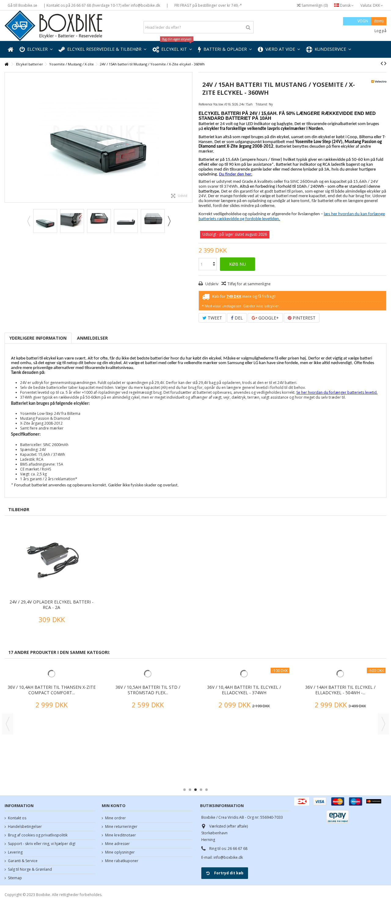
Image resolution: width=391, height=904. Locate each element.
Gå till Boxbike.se (22, 5)
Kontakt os (17, 818)
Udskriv (211, 283)
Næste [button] (189, 137)
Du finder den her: (235, 174)
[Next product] (385, 63)
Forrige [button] (7, 137)
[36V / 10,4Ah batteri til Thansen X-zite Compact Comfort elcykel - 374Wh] (51, 702)
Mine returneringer (121, 826)
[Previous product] (382, 63)
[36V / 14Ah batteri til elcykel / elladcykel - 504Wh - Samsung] (340, 702)
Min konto (114, 805)
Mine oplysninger (120, 852)
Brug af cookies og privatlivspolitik (38, 835)
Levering (15, 852)
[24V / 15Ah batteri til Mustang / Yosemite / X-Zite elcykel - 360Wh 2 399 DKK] (98, 137)
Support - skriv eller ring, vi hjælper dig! (41, 843)
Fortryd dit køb (228, 873)
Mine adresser (117, 843)
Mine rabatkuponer (121, 860)
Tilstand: (262, 104)
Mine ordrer (115, 818)
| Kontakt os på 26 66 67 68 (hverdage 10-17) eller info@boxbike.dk (101, 5)
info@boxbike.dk (228, 857)
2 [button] (190, 789)
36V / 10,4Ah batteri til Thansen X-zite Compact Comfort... (52, 747)
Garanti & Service (23, 860)
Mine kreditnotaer (120, 835)
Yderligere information (38, 338)
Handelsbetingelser (25, 826)
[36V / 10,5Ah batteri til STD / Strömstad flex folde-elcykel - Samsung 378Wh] (147, 702)
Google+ (268, 318)
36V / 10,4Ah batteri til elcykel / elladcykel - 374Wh (244, 747)
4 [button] (201, 789)
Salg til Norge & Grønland (30, 869)
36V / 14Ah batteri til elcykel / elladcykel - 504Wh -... (340, 747)
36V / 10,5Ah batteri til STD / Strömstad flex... (147, 747)
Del (238, 318)
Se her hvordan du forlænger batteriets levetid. (337, 392)
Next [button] (169, 221)
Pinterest (303, 318)
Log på (380, 30)
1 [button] (184, 789)
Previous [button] (28, 221)
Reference (205, 104)
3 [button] (195, 789)
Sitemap (15, 878)
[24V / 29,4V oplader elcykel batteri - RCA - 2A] (51, 560)
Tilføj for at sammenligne (249, 283)
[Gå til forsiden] (6, 64)
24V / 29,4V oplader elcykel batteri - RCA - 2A (51, 604)
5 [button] (206, 789)
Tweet (214, 318)
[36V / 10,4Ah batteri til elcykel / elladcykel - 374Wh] (244, 702)
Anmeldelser (92, 338)
